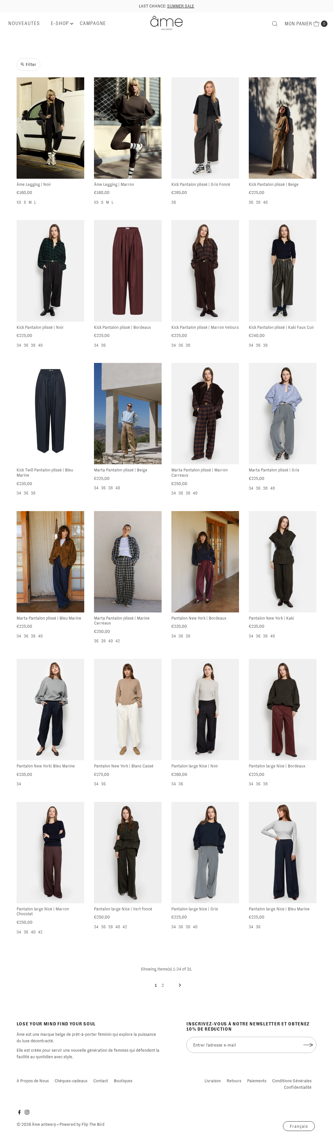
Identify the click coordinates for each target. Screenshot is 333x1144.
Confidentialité (298, 1087)
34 (19, 345)
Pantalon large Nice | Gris (194, 908)
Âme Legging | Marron (114, 184)
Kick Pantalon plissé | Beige (274, 184)
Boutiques (123, 1080)
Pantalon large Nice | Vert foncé (123, 908)
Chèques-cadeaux (71, 1080)
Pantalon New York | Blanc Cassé (123, 766)
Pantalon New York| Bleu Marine (46, 766)
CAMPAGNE (93, 23)
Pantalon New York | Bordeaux (198, 618)
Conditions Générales (292, 1080)
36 (173, 202)
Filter (31, 64)
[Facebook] (19, 1113)
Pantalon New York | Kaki (271, 618)
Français (299, 1126)
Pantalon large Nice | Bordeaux (277, 766)
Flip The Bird (93, 1124)
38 (258, 202)
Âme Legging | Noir (34, 184)
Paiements (256, 1080)
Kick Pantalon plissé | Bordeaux (122, 327)
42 (117, 641)
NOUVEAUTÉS (24, 23)
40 (265, 202)
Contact (100, 1080)
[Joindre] (308, 1045)
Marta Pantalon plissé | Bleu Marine (49, 618)
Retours (234, 1080)
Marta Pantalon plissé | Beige (120, 470)
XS (19, 202)
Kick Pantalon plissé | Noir (40, 327)
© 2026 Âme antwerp (36, 1124)
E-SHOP (60, 23)
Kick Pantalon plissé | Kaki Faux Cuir (281, 327)
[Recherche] (275, 24)
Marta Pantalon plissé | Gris (274, 470)
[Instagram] (27, 1113)
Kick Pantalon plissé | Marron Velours (205, 327)
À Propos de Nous (33, 1080)
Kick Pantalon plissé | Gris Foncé (200, 184)
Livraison (213, 1080)
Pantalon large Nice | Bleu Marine (279, 908)
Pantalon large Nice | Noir (194, 766)
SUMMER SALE (180, 6)
